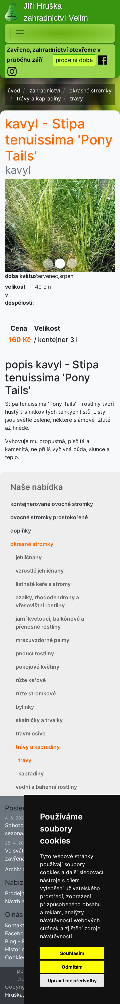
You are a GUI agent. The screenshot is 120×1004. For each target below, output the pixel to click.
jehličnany (29, 557)
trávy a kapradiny (38, 746)
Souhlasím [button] (72, 953)
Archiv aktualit (23, 869)
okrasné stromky (31, 544)
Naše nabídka (36, 487)
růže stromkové (36, 693)
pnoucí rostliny (35, 653)
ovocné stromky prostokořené (49, 517)
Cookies (15, 957)
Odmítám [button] (72, 967)
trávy (24, 760)
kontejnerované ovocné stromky (51, 503)
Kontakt (14, 925)
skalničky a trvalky (39, 720)
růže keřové (31, 680)
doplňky (20, 530)
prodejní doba (74, 60)
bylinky (25, 706)
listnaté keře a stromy (43, 584)
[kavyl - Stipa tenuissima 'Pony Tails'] (60, 225)
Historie (15, 949)
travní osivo (31, 733)
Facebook (17, 933)
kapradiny (31, 773)
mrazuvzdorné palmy (42, 640)
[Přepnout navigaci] (19, 33)
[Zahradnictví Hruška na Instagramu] (12, 71)
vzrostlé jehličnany (40, 570)
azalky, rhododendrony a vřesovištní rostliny (47, 601)
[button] (13, 225)
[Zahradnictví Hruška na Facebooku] (102, 59)
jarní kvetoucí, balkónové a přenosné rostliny (50, 622)
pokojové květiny (37, 666)
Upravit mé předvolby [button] (72, 980)
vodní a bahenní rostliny (46, 786)
